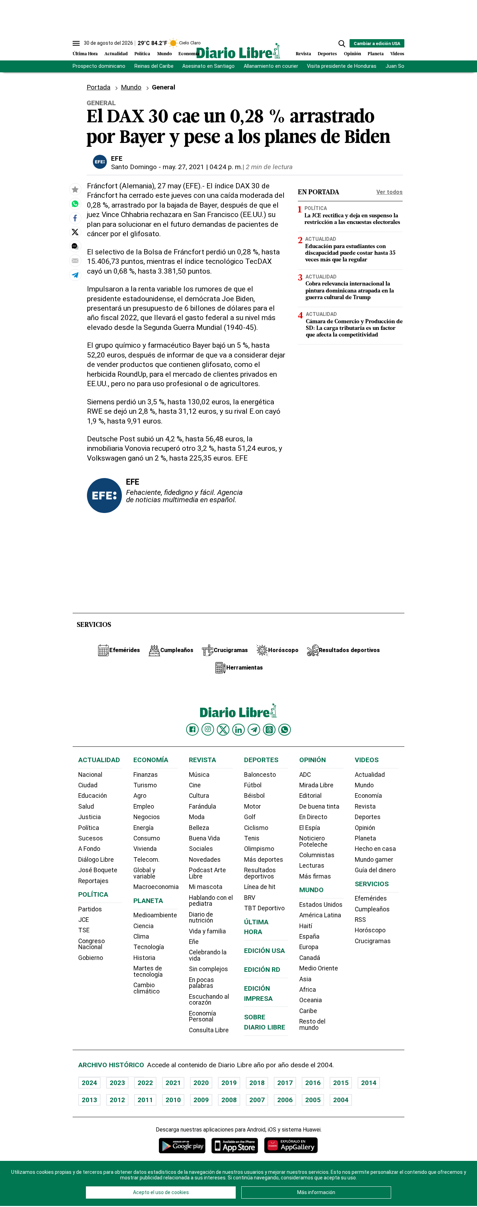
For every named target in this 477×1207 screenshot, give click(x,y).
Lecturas (311, 865)
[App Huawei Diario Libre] (291, 1145)
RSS (360, 919)
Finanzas (145, 774)
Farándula (202, 806)
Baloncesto (260, 774)
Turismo (145, 785)
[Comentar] (75, 246)
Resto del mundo (312, 1024)
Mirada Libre (316, 785)
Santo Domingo (134, 167)
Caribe (308, 1010)
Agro (139, 795)
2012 (117, 1100)
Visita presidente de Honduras (341, 66)
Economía (188, 54)
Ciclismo (256, 827)
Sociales (201, 848)
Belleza (199, 827)
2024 (89, 1083)
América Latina (320, 915)
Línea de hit (260, 886)
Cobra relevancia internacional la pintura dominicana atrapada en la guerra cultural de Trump (350, 290)
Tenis (251, 838)
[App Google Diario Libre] (182, 1145)
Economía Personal (202, 1016)
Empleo (143, 806)
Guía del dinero (375, 870)
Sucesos (90, 838)
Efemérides (371, 898)
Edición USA (264, 951)
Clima (141, 936)
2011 (145, 1100)
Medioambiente (155, 915)
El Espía (309, 827)
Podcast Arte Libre (207, 873)
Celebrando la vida (208, 955)
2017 (285, 1083)
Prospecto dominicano (99, 66)
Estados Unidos (321, 904)
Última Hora (85, 54)
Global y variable (144, 873)
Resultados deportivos (260, 873)
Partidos (90, 909)
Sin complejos (208, 969)
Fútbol (253, 785)
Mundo (164, 54)
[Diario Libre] (238, 50)
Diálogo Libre (96, 859)
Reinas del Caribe (154, 66)
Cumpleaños (372, 909)
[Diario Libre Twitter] (223, 730)
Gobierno (90, 957)
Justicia (89, 817)
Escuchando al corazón (209, 999)
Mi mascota (205, 886)
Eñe (194, 941)
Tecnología (148, 947)
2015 (340, 1083)
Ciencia (143, 926)
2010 (173, 1100)
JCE (83, 919)
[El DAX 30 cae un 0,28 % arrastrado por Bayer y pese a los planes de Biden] (75, 203)
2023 (117, 1083)
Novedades (205, 859)
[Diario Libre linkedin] (238, 730)
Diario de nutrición (201, 917)
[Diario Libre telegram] (254, 730)
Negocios (146, 817)
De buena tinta (319, 806)
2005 (313, 1100)
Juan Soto (398, 66)
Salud (86, 806)
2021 (173, 1083)
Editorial (310, 795)
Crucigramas (373, 941)
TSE (83, 930)
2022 (145, 1083)
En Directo (313, 817)
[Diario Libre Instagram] (207, 729)
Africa (307, 989)
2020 (201, 1083)
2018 (257, 1083)
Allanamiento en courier (271, 66)
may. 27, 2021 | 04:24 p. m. (202, 167)
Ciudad (87, 785)
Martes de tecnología (148, 971)
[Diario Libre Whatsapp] (284, 730)
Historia (144, 957)
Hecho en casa (375, 848)
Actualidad (116, 54)
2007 (257, 1100)
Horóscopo (370, 930)
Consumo (146, 838)
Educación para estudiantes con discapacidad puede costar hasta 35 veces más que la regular (350, 253)
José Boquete (97, 870)
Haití (305, 926)
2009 (201, 1100)
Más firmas (315, 876)
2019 (229, 1083)
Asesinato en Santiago (208, 66)
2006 (285, 1100)
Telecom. (146, 859)
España (309, 936)
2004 (340, 1100)
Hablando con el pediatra (211, 901)
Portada (98, 87)
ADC (305, 774)
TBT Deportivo (264, 908)
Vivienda (145, 848)
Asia (305, 979)
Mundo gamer (374, 859)
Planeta (376, 54)
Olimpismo (259, 848)
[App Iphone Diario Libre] (234, 1145)
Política (142, 54)
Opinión (352, 54)
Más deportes (263, 859)
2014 (368, 1083)
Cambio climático (146, 988)
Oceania (310, 1000)
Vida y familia (207, 931)
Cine (195, 785)
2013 (89, 1100)
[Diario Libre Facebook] (192, 729)
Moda (197, 817)
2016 (313, 1083)
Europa (308, 947)
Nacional (90, 774)
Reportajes (93, 880)
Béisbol (254, 795)
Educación (92, 795)
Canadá (309, 957)
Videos (397, 54)
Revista (303, 54)
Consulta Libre (209, 1030)
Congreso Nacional (91, 944)
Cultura (199, 795)
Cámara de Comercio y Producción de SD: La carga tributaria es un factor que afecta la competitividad (354, 328)
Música (199, 774)
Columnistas (317, 855)
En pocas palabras (201, 983)
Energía (143, 827)
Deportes (327, 54)
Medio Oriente (318, 968)
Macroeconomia (156, 886)
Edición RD (262, 970)
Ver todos (389, 192)
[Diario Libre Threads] (269, 730)
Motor (252, 806)
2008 (229, 1100)
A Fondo (89, 848)
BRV (249, 897)
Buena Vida (204, 838)
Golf (250, 817)
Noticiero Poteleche (313, 841)
